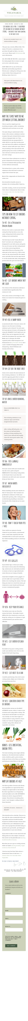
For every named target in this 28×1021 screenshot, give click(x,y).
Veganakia (14, 11)
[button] (14, 2)
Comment (8, 893)
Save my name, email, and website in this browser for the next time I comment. (13, 938)
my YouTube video (16, 342)
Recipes (11, 23)
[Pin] (24, 869)
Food (6, 23)
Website (7, 926)
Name (7, 910)
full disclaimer (19, 53)
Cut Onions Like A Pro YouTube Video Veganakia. (12, 855)
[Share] (20, 869)
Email (7, 918)
